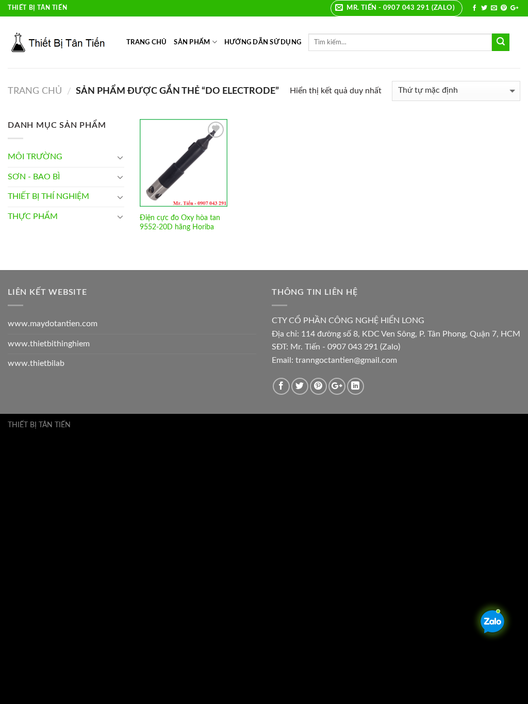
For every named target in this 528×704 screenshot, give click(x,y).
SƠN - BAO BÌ (34, 177)
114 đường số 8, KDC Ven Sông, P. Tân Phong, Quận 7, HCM (410, 334)
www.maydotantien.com (52, 324)
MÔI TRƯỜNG (35, 157)
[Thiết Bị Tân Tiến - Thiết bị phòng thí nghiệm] (59, 42)
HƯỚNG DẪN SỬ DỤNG (262, 42)
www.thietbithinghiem (49, 344)
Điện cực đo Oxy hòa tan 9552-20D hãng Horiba (180, 222)
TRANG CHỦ (146, 42)
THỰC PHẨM (33, 216)
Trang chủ (35, 91)
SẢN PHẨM (192, 42)
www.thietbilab (36, 363)
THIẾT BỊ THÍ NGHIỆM (48, 196)
